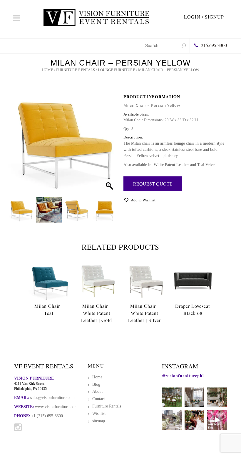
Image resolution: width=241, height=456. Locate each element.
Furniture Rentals (75, 70)
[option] (49, 289)
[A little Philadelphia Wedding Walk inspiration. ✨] (172, 420)
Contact (98, 399)
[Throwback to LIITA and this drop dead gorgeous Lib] (194, 420)
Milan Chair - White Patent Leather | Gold (96, 313)
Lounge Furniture (116, 70)
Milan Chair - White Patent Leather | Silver (144, 313)
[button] (108, 146)
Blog (96, 384)
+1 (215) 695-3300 (47, 416)
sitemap (98, 421)
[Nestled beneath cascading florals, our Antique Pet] (217, 397)
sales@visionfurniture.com (52, 397)
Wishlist (99, 413)
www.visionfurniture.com (56, 407)
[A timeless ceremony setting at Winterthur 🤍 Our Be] (172, 397)
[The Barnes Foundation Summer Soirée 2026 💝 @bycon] (217, 420)
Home (47, 70)
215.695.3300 (214, 45)
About (97, 391)
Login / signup (204, 17)
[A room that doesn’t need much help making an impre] (194, 397)
